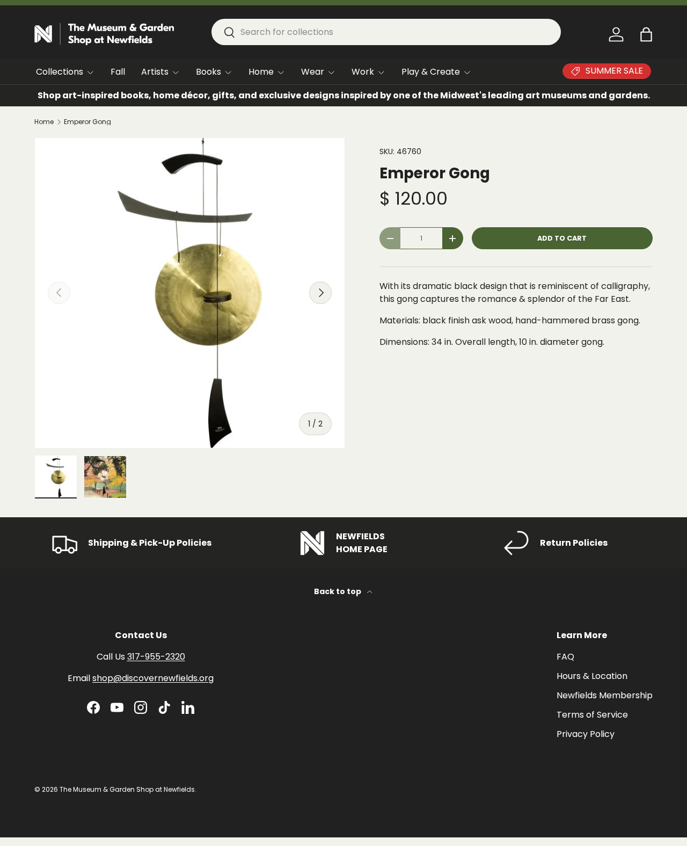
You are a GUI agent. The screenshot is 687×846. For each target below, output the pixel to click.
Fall (118, 72)
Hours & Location (592, 676)
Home (261, 72)
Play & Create (430, 72)
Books (208, 72)
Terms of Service (592, 714)
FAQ (565, 656)
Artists (155, 72)
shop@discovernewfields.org (153, 678)
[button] (646, 34)
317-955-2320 (156, 656)
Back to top (338, 591)
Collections (59, 72)
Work (363, 72)
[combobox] (386, 32)
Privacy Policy (586, 734)
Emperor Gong (87, 122)
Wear (312, 72)
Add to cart (562, 238)
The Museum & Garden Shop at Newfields (127, 789)
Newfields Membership (605, 695)
